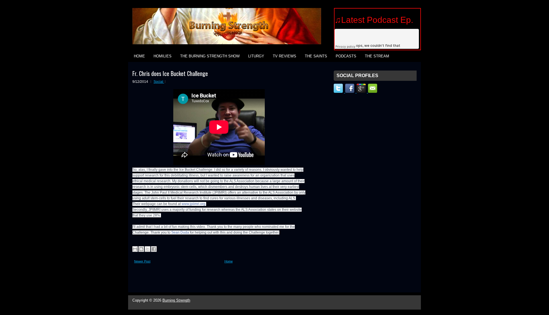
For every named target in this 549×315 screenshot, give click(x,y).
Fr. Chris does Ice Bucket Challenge (170, 73)
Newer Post (142, 261)
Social (159, 82)
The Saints (316, 56)
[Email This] (135, 249)
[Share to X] (147, 249)
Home (139, 56)
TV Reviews (284, 56)
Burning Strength (176, 300)
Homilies (163, 56)
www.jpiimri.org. (194, 204)
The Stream (377, 56)
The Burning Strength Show (210, 56)
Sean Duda (180, 232)
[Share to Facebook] (154, 249)
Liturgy (256, 56)
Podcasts (346, 56)
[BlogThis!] (141, 249)
